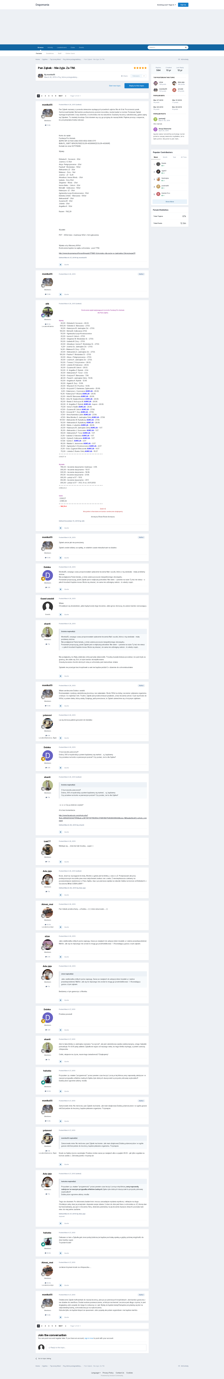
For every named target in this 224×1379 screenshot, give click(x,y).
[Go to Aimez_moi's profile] (47, 912)
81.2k (48, 324)
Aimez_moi (47, 904)
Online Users (70, 53)
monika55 (51, 75)
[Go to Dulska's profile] (47, 575)
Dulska (47, 567)
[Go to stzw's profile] (47, 944)
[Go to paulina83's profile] (158, 187)
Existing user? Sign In (166, 5)
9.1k (48, 735)
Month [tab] (165, 157)
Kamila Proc (166, 193)
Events (81, 47)
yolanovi (47, 715)
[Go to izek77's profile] (47, 849)
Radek (164, 163)
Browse (40, 47)
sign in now (89, 1338)
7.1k (48, 644)
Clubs (73, 47)
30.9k (48, 1091)
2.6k (48, 957)
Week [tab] (156, 157)
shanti (47, 624)
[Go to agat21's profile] (158, 172)
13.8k (48, 125)
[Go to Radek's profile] (158, 164)
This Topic (176, 47)
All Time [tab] (184, 157)
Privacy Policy (108, 1373)
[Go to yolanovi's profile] (47, 723)
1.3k (48, 862)
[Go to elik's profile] (47, 312)
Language (95, 1373)
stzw (47, 936)
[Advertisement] (112, 27)
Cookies (129, 1373)
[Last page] (65, 95)
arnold (180, 89)
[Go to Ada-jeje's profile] (47, 879)
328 (48, 587)
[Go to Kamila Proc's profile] (158, 194)
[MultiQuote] (60, 264)
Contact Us (120, 1373)
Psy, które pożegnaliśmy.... (68, 77)
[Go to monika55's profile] (40, 75)
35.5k (48, 924)
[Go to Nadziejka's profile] (158, 179)
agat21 (164, 171)
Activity (50, 47)
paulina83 (165, 186)
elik (47, 303)
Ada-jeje (47, 871)
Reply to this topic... (58, 1348)
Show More (170, 202)
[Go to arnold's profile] (174, 90)
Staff (59, 53)
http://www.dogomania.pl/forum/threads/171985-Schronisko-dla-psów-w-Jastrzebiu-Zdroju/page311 (97, 253)
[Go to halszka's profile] (47, 1079)
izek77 (47, 841)
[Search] (185, 47)
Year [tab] (174, 157)
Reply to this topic (136, 86)
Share (125, 76)
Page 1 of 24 (75, 96)
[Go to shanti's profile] (47, 632)
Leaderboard (61, 47)
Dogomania (42, 4)
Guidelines (50, 53)
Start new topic (115, 86)
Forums (39, 53)
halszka (47, 1070)
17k (48, 891)
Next (61, 96)
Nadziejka (165, 178)
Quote (66, 264)
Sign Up (183, 5)
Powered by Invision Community (112, 1375)
